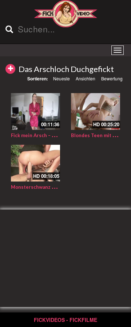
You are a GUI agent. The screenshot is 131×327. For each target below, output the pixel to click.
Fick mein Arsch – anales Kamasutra (51, 135)
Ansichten (85, 78)
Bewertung (112, 78)
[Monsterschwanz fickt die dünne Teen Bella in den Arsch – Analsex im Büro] (35, 163)
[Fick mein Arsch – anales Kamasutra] (35, 111)
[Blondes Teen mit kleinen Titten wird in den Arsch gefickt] (95, 111)
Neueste (61, 78)
